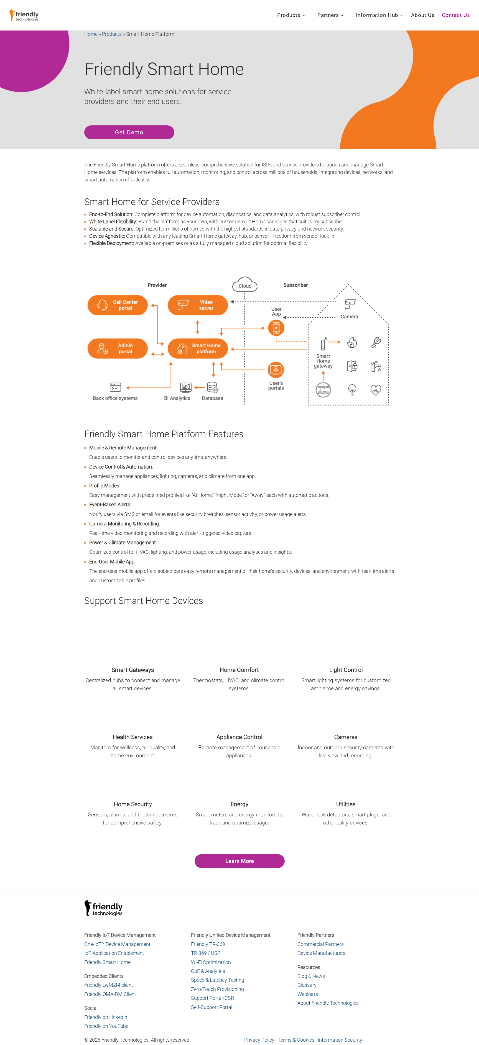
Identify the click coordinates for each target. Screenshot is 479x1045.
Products (288, 15)
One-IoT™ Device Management (117, 944)
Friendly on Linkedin (105, 1017)
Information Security (340, 1040)
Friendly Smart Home (107, 962)
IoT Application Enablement (114, 953)
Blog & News (311, 976)
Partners (328, 15)
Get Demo (129, 132)
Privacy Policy (259, 1040)
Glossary (307, 985)
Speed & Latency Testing (217, 980)
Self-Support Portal (211, 1007)
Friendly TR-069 (208, 944)
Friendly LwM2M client (108, 985)
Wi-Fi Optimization (211, 962)
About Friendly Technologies (328, 1003)
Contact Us (456, 15)
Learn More (239, 861)
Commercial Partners (320, 944)
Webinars (307, 994)
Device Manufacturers (321, 953)
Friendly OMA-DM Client (110, 994)
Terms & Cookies (296, 1040)
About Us (423, 15)
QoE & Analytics (208, 971)
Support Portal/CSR (212, 998)
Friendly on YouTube (106, 1026)
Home (91, 34)
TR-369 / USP (205, 953)
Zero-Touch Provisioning (217, 989)
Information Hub (377, 15)
